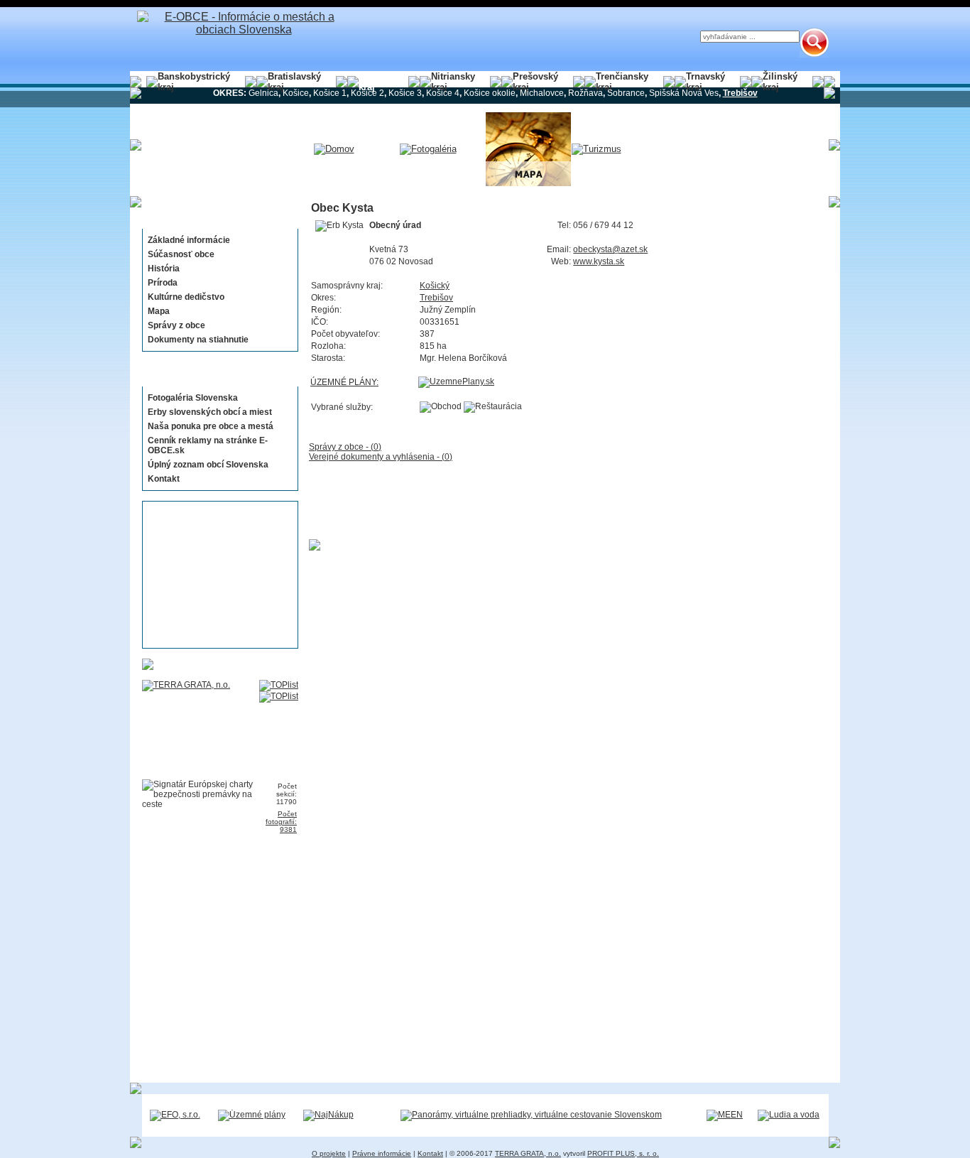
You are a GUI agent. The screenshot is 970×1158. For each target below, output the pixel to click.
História (164, 269)
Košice (296, 93)
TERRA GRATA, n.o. (528, 1153)
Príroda (163, 283)
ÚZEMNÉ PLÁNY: (344, 382)
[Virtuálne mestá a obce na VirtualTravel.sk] (531, 1115)
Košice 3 (405, 93)
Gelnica (263, 93)
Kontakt (164, 479)
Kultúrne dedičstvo (186, 297)
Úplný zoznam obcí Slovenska (208, 465)
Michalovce (542, 93)
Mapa (159, 311)
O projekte (329, 1153)
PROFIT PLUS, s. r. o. (623, 1153)
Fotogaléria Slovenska (193, 398)
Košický (434, 286)
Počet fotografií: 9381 (281, 821)
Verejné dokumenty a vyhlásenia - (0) (380, 457)
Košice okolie (490, 93)
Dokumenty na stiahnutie (198, 340)
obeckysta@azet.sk (610, 249)
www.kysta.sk (598, 261)
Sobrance (626, 93)
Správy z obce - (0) (345, 447)
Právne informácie (381, 1153)
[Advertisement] (216, 575)
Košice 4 (442, 93)
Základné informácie (189, 240)
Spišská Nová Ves (684, 93)
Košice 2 (367, 93)
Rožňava (585, 93)
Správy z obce (176, 325)
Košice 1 (330, 93)
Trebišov (436, 298)
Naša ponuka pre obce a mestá (210, 426)
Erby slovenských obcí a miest (210, 412)
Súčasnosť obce (181, 254)
